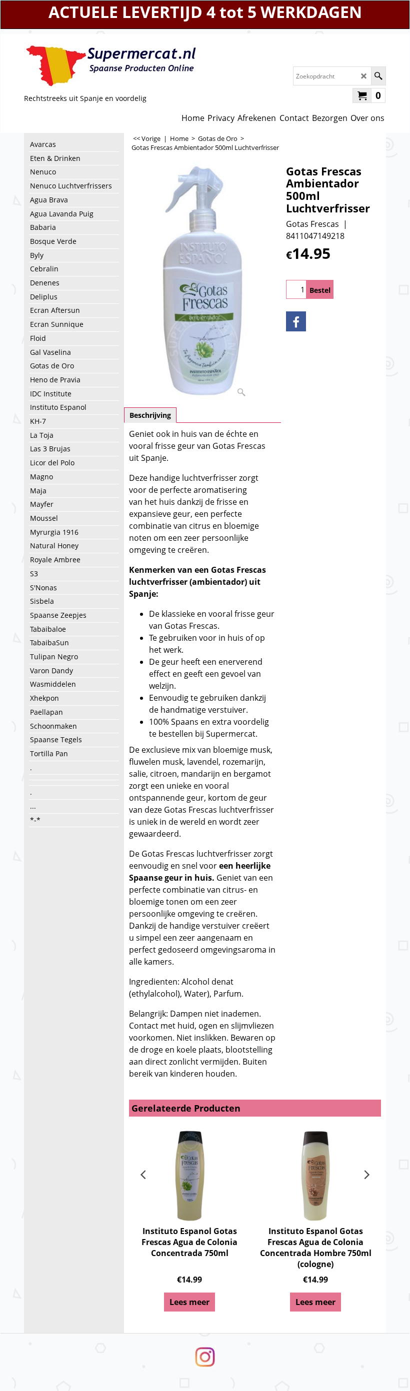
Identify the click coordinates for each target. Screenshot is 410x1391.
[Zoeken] (378, 76)
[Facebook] (296, 321)
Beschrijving (150, 415)
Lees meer (190, 1302)
